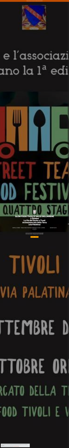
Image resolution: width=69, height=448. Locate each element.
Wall (68, 224)
